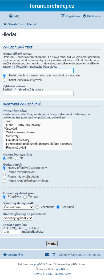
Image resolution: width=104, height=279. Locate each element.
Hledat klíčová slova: (17, 53)
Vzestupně (47, 206)
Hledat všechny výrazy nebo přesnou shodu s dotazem (43, 75)
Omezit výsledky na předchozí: (24, 214)
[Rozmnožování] (37, 148)
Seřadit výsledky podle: (19, 203)
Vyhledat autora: (14, 86)
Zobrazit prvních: (15, 225)
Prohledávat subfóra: (17, 154)
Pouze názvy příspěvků (23, 176)
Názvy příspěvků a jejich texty (27, 167)
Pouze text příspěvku (21, 172)
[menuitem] (14, 16)
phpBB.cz (62, 269)
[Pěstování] (37, 129)
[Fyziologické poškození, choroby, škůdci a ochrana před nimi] (37, 144)
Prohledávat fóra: (15, 111)
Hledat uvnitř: (12, 164)
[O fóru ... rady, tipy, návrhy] (37, 125)
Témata (32, 196)
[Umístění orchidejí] (37, 140)
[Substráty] (37, 136)
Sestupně (67, 206)
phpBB (38, 264)
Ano (10, 157)
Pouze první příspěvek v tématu (28, 180)
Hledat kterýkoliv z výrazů (24, 79)
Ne (21, 157)
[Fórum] (37, 121)
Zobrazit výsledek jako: (19, 193)
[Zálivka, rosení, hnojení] (37, 132)
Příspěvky (14, 196)
